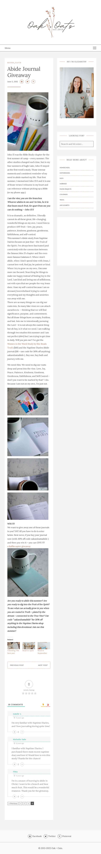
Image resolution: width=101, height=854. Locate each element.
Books (10, 63)
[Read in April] (28, 645)
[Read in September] (44, 645)
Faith (18, 63)
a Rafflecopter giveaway (19, 546)
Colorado (64, 194)
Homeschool (65, 168)
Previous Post (17, 665)
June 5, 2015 (12, 81)
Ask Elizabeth (64, 205)
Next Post (43, 665)
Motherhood (65, 173)
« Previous (13, 803)
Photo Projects (65, 189)
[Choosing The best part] (13, 645)
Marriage (63, 184)
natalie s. (17, 714)
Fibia (15, 771)
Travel (62, 200)
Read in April (28, 650)
